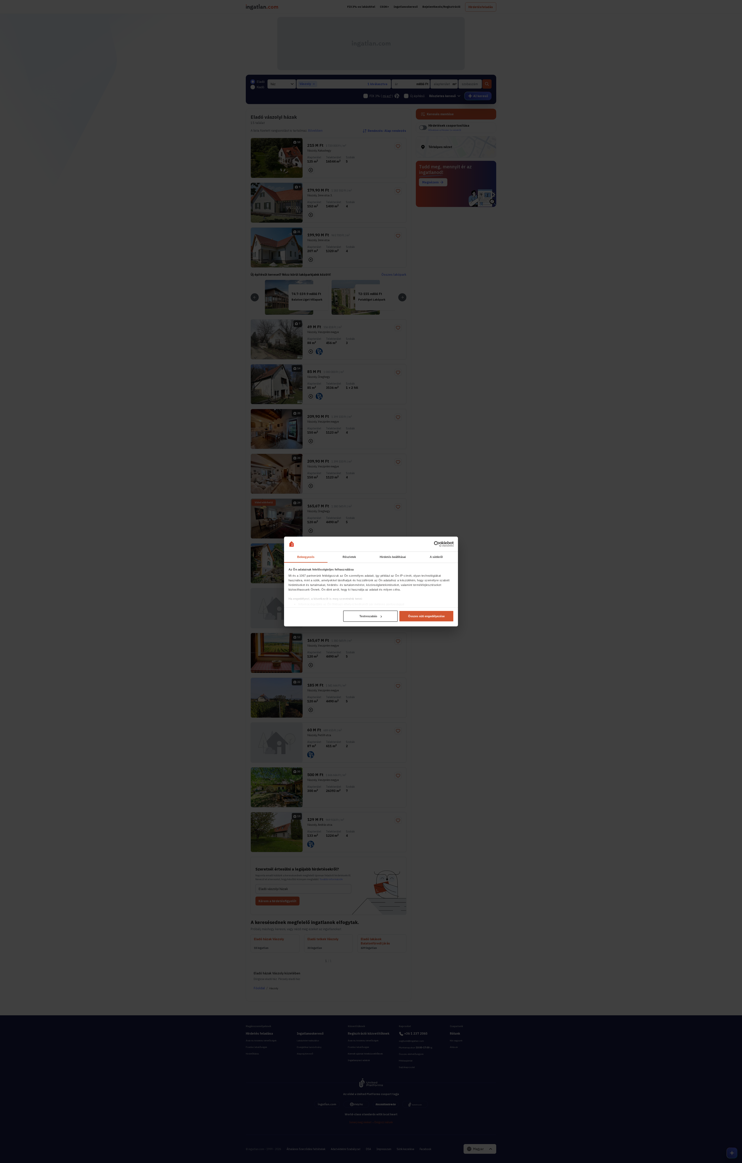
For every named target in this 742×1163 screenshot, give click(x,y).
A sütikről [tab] (436, 556)
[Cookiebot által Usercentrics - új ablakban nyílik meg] (437, 544)
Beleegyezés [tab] (305, 556)
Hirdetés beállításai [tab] (393, 556)
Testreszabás (368, 616)
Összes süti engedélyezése (426, 616)
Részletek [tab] (349, 556)
